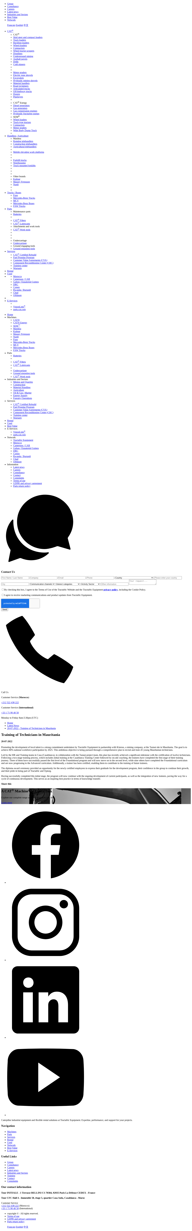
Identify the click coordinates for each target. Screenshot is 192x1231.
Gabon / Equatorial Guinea (26, 282)
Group (10, 3)
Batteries (17, 214)
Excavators (18, 78)
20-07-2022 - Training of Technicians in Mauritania (31, 728)
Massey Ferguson (21, 182)
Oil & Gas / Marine (22, 393)
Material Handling (21, 387)
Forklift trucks (20, 160)
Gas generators (20, 108)
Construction (19, 384)
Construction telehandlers (25, 144)
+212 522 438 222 (10, 702)
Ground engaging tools (24, 248)
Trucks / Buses (14, 192)
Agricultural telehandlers (24, 146)
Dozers (16, 94)
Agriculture (18, 390)
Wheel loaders (20, 119)
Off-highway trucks (22, 91)
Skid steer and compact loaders (27, 37)
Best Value (12, 17)
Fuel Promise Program (23, 257)
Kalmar (16, 179)
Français (11, 25)
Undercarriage (20, 243)
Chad (15, 292)
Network (11, 20)
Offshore (17, 295)
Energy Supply (20, 395)
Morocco (17, 276)
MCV (16, 200)
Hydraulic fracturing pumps (26, 113)
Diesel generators (21, 105)
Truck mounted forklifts (24, 165)
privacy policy (111, 589)
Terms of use (19, 480)
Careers (10, 9)
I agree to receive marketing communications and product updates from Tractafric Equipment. (48, 595)
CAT (10, 31)
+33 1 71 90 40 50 (10, 712)
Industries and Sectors (17, 14)
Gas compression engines (25, 111)
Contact (17, 475)
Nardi (16, 184)
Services (11, 251)
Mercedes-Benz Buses (23, 203)
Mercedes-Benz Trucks (24, 198)
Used (9, 273)
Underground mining (23, 56)
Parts (9, 209)
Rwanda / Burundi (22, 290)
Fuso (15, 195)
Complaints (18, 478)
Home (10, 314)
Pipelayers (18, 97)
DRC (15, 284)
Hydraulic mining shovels (25, 80)
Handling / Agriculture (17, 136)
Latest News (13, 725)
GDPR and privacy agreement (27, 483)
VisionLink (19, 306)
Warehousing (19, 163)
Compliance (13, 6)
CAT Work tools (21, 229)
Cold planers (19, 64)
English (19, 25)
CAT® (16, 320)
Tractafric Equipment (23, 440)
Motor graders (20, 72)
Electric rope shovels (23, 75)
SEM (16, 326)
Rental (10, 271)
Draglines (17, 53)
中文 (26, 25)
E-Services (12, 300)
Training (11, 1175)
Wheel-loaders (20, 45)
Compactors (19, 48)
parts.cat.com (19, 309)
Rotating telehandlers (23, 141)
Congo (16, 287)
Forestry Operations (22, 398)
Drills (15, 61)
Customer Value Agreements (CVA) (30, 260)
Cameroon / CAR (21, 279)
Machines (11, 1131)
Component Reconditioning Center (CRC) (33, 263)
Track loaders (19, 40)
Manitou (17, 328)
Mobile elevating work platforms (28, 152)
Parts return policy (21, 486)
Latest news (12, 12)
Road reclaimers (20, 86)
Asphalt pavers (20, 59)
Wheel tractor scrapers (23, 51)
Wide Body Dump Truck (25, 130)
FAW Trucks (19, 206)
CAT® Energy (20, 322)
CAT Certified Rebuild (24, 254)
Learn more (6, 802)
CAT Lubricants (21, 223)
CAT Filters (19, 220)
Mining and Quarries (23, 382)
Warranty (17, 268)
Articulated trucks (21, 88)
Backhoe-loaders (21, 42)
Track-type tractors (22, 122)
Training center (20, 265)
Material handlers (21, 83)
